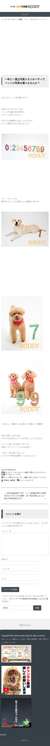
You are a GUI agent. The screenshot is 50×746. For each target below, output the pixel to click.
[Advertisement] (25, 48)
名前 (4, 559)
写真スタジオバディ (15, 477)
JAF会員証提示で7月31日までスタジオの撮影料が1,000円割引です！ (14, 495)
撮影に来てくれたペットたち (35, 477)
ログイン (25, 740)
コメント (6, 531)
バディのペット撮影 (20, 472)
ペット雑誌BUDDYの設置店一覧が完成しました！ (35, 495)
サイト (4, 579)
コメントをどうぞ (26, 480)
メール (5, 569)
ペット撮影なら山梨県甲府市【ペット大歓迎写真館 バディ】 (25, 6)
